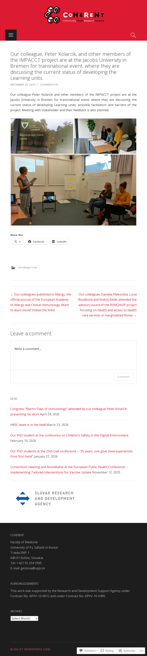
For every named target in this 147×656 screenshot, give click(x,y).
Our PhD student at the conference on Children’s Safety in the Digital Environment (69, 435)
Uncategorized (27, 267)
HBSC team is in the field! (28, 425)
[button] (42, 136)
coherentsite (49, 84)
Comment (123, 376)
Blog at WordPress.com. (30, 649)
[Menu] (11, 35)
